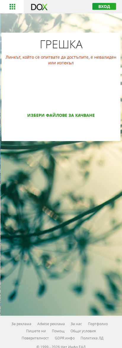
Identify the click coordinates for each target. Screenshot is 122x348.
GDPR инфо (65, 338)
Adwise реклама (51, 323)
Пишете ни (36, 330)
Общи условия (83, 330)
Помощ (58, 330)
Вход (104, 6)
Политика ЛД (92, 338)
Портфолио (98, 323)
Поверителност (35, 338)
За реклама (21, 323)
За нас (76, 323)
